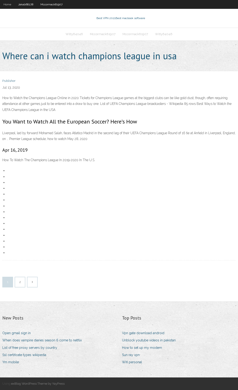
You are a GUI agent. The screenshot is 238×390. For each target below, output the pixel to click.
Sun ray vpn (131, 355)
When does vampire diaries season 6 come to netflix (42, 340)
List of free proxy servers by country (29, 348)
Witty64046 (74, 34)
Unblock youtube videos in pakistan (149, 340)
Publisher (9, 81)
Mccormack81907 (51, 4)
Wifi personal (132, 362)
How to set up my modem (142, 348)
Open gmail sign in (16, 333)
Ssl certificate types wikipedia (24, 355)
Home (7, 4)
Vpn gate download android (143, 333)
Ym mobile (10, 362)
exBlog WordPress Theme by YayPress (38, 383)
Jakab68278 (25, 4)
